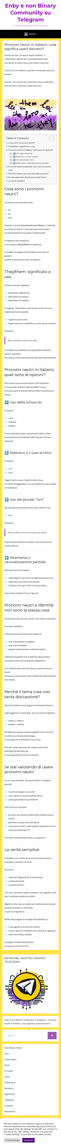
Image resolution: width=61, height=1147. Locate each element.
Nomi (7, 1065)
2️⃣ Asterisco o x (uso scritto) (25, 156)
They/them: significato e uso (21, 146)
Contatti (8, 1105)
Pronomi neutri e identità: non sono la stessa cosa (29, 168)
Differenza (9, 1082)
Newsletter (10, 1111)
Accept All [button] (28, 1140)
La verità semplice (16, 181)
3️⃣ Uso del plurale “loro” (23, 160)
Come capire (10, 1059)
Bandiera (8, 1088)
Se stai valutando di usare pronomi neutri (27, 177)
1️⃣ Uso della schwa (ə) (22, 153)
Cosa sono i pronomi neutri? (21, 143)
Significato (9, 1094)
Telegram (9, 1099)
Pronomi (8, 1071)
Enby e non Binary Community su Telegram (30, 12)
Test (6, 1053)
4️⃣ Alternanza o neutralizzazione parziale (30, 163)
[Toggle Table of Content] (50, 138)
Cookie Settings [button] (12, 1140)
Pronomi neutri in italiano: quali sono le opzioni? (30, 150)
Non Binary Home (13, 1047)
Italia (7, 1076)
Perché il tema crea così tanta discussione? (28, 173)
